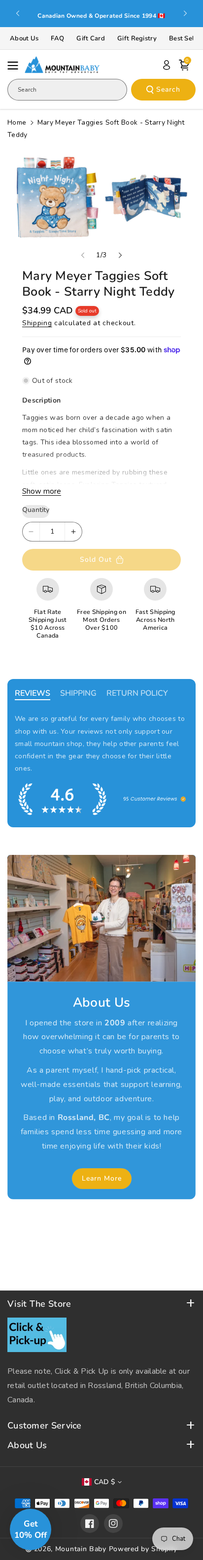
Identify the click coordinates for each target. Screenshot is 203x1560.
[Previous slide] (17, 13)
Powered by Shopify (143, 1549)
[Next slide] (185, 13)
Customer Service (44, 1425)
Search (168, 89)
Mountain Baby (80, 1549)
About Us (24, 38)
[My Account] (166, 65)
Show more (41, 491)
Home (16, 122)
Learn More (102, 1178)
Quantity (35, 509)
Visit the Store (39, 1304)
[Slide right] (120, 255)
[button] (15, 65)
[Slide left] (83, 255)
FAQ (57, 38)
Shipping (37, 323)
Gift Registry (137, 38)
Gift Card (90, 38)
